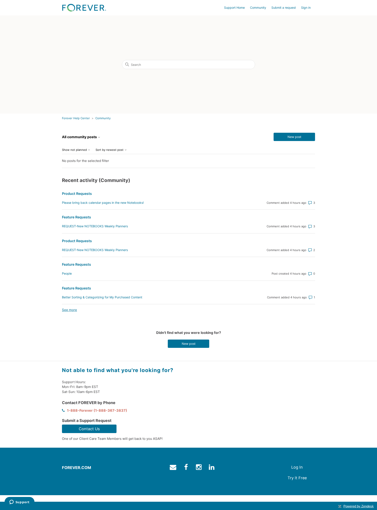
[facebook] (186, 468)
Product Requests (77, 193)
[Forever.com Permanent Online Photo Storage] (84, 8)
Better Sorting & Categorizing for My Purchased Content (102, 297)
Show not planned (75, 149)
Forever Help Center (76, 118)
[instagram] (199, 468)
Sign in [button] (306, 7)
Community (258, 7)
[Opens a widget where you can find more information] (19, 502)
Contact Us (89, 429)
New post (294, 137)
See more (69, 310)
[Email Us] (174, 468)
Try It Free (297, 478)
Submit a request (283, 7)
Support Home (234, 7)
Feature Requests (76, 217)
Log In (297, 467)
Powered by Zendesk (358, 506)
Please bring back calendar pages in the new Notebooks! (103, 202)
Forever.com (76, 467)
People (67, 273)
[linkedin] (212, 468)
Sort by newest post (110, 149)
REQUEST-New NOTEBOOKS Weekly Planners (95, 226)
